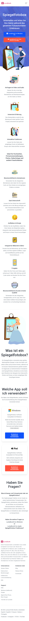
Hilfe (2, 587)
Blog (16, 568)
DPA (2, 580)
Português (4, 614)
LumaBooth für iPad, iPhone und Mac (15, 40)
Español (8, 612)
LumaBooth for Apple (14, 526)
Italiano (19, 612)
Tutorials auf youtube (6, 599)
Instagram (11, 616)
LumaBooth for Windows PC (15, 34)
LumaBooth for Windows (14, 522)
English (3, 612)
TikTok (17, 616)
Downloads (18, 573)
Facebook (4, 616)
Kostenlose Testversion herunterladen (14, 435)
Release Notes (19, 571)
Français (14, 612)
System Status (5, 568)
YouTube (22, 616)
